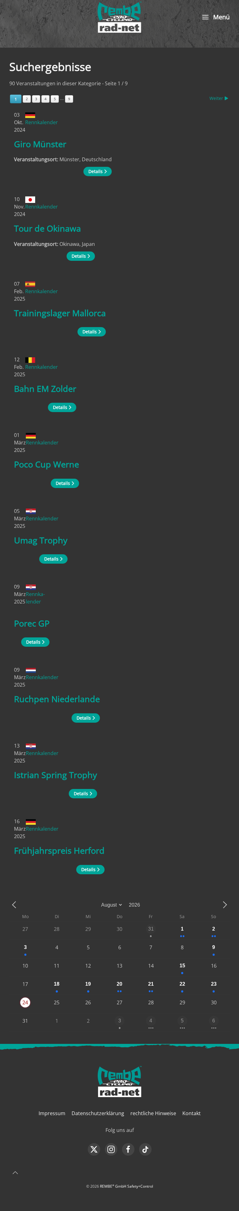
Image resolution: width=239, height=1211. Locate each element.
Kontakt (191, 1113)
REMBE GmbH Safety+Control (126, 1186)
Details (96, 171)
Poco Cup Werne (46, 464)
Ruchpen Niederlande (57, 699)
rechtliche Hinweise (153, 1113)
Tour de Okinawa (47, 228)
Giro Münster (40, 144)
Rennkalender (41, 122)
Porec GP (31, 623)
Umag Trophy (41, 540)
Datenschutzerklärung (98, 1113)
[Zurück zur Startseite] (120, 17)
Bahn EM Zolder (45, 388)
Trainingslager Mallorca (60, 313)
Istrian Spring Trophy (55, 775)
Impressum (52, 1113)
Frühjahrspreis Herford (59, 850)
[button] (215, 17)
